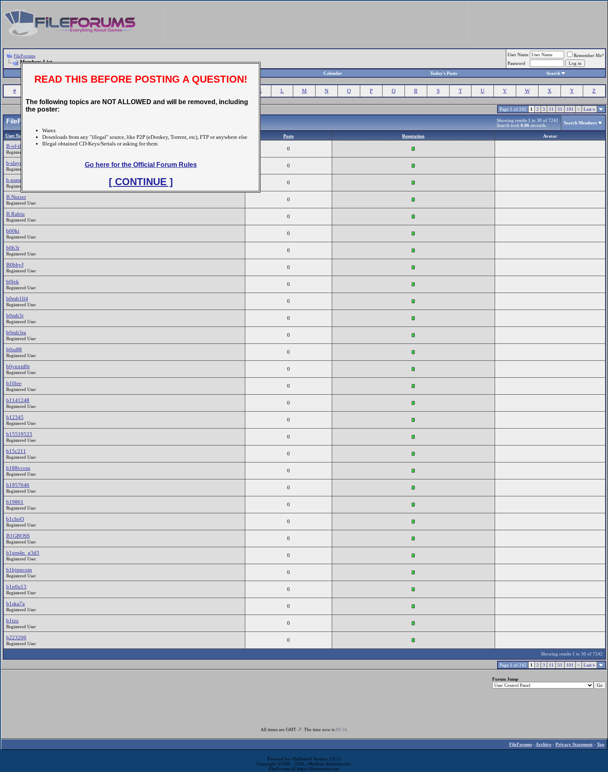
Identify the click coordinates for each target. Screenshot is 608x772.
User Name (518, 54)
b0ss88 (14, 349)
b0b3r (12, 248)
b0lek (12, 282)
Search (553, 73)
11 (551, 109)
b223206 (16, 637)
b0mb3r (15, 315)
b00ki (12, 231)
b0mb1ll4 (17, 298)
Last (589, 109)
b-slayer (15, 163)
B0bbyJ (15, 265)
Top (600, 744)
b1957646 (17, 485)
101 (570, 109)
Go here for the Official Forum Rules (141, 164)
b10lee (14, 383)
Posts (288, 135)
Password (516, 63)
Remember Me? (589, 55)
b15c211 (16, 451)
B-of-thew (17, 146)
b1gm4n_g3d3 (22, 553)
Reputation (413, 135)
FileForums (24, 55)
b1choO (15, 519)
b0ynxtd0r (18, 366)
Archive (543, 744)
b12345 (15, 417)
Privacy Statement (574, 744)
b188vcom (18, 468)
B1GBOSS (18, 536)
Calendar (332, 73)
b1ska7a (15, 603)
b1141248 (17, 400)
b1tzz (12, 620)
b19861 (15, 502)
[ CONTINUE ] (141, 181)
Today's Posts (443, 73)
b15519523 (19, 434)
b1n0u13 (16, 587)
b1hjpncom (19, 570)
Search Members (580, 122)
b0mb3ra (16, 332)
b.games (15, 180)
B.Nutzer (16, 197)
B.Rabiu (15, 214)
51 (560, 109)
